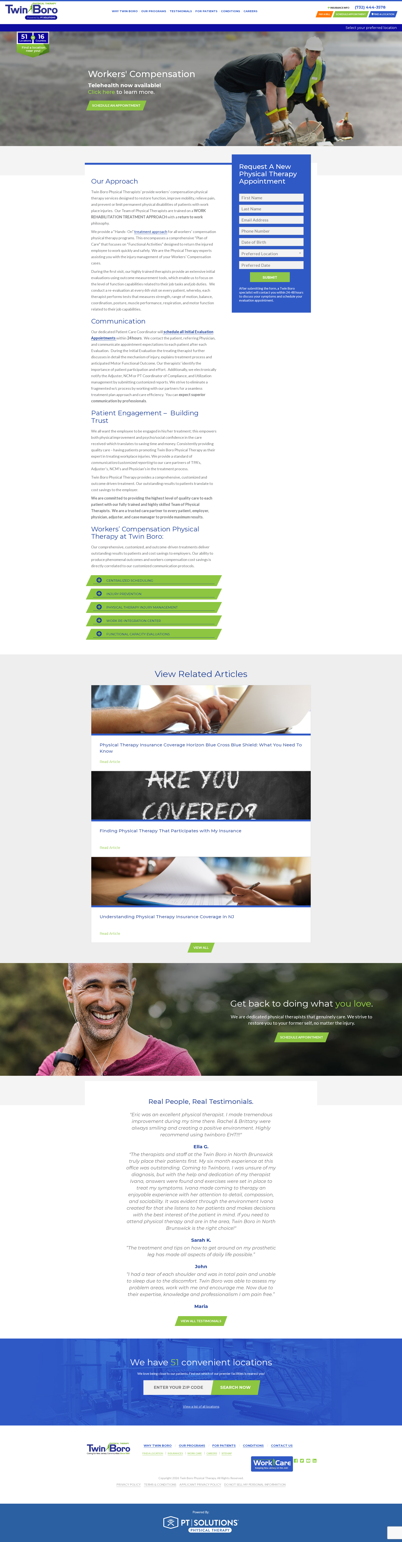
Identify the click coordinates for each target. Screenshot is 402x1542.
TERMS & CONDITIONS (160, 1484)
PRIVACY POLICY (128, 1484)
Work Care (194, 1453)
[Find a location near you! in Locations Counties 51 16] (33, 56)
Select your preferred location (371, 28)
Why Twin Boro (125, 11)
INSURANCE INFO (339, 7)
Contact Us (282, 1445)
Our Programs (153, 11)
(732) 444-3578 (370, 7)
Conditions (230, 11)
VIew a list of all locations (201, 1407)
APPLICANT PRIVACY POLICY (200, 1484)
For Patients (206, 11)
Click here (101, 92)
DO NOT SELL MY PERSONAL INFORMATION (255, 1484)
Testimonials (181, 11)
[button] (271, 253)
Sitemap (227, 1453)
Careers (251, 11)
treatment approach (150, 231)
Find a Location (152, 1453)
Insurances (175, 1453)
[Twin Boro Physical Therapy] (31, 11)
